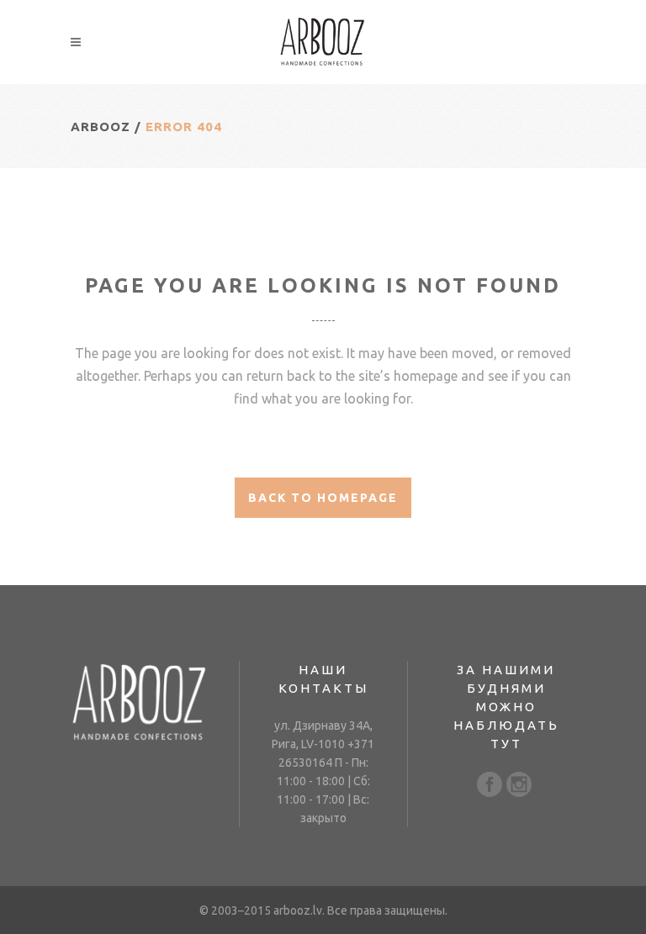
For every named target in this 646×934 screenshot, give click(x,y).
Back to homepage (323, 497)
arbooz (100, 126)
